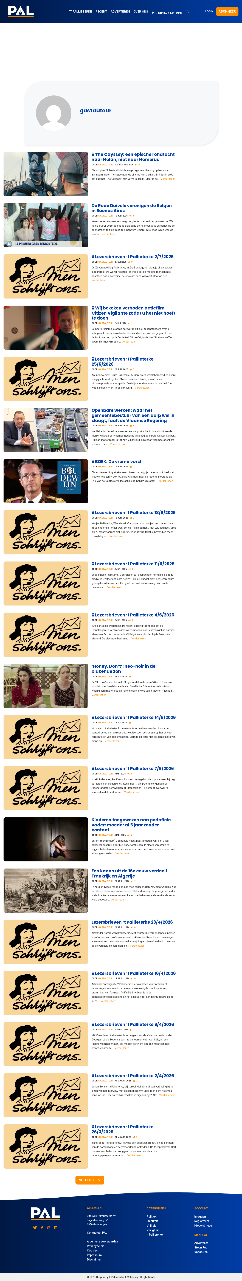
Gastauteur (105, 164)
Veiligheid (153, 1230)
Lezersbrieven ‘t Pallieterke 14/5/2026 (135, 717)
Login (209, 11)
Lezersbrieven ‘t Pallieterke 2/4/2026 (134, 1076)
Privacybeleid (95, 1246)
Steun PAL (200, 1247)
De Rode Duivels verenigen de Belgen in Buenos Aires (132, 208)
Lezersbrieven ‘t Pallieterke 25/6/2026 (123, 361)
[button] (187, 11)
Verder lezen (168, 178)
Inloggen (200, 1216)
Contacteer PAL (97, 1232)
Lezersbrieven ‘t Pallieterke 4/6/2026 (134, 615)
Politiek (151, 1216)
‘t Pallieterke (80, 11)
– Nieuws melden (168, 13)
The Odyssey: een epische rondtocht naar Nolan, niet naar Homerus (133, 156)
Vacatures (201, 1252)
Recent (101, 11)
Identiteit (152, 1221)
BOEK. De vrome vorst (118, 461)
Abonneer (227, 11)
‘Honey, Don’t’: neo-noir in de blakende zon (124, 668)
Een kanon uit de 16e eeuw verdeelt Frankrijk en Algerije (129, 873)
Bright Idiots (147, 1277)
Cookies (92, 1250)
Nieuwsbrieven (203, 1225)
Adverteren (120, 11)
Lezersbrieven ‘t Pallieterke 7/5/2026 (134, 768)
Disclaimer (94, 1259)
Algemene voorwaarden (102, 1241)
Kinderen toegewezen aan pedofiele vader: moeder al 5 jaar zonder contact (131, 825)
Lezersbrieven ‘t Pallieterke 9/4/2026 (134, 1024)
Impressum (94, 1255)
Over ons (140, 11)
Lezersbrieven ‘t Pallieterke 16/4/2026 (135, 973)
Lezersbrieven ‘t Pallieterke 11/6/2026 (134, 564)
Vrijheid (151, 1225)
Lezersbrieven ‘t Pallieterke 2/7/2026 (134, 257)
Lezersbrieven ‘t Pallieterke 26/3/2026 (123, 1129)
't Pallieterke (155, 1234)
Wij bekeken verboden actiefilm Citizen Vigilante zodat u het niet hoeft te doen (133, 313)
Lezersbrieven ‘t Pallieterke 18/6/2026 (135, 513)
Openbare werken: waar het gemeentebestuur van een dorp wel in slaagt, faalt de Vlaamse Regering (133, 415)
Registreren (202, 1221)
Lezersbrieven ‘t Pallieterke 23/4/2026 (132, 922)
